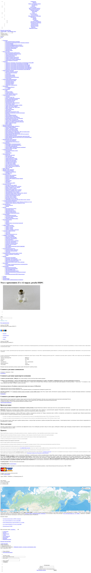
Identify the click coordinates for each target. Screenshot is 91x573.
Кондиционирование (7, 125)
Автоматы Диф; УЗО (9, 97)
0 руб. (1, 37)
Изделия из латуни (7, 184)
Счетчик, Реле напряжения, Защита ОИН (14, 120)
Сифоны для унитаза (9, 226)
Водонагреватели (6, 204)
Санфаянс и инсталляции (8, 235)
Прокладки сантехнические (11, 250)
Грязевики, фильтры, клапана (11, 71)
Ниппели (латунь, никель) (11, 188)
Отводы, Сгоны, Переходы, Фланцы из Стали (15, 202)
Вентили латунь (8, 138)
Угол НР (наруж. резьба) (10, 164)
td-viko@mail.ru (13, 463)
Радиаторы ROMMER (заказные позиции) (14, 46)
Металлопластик (6, 154)
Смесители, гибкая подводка (9, 230)
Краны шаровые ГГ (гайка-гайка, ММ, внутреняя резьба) (17, 131)
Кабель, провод (8, 108)
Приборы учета (8, 172)
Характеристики (6, 335)
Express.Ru (49, 451)
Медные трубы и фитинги (8, 169)
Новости (34, 2)
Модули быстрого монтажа (11, 72)
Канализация (5, 266)
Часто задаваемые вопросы (34, 8)
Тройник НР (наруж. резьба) (11, 159)
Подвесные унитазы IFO (10, 241)
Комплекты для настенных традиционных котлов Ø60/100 (17, 69)
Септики (7, 273)
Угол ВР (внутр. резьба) (10, 162)
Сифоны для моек (9, 227)
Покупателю (33, 17)
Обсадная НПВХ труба (10, 269)
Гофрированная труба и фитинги (12, 141)
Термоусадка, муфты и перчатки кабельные (14, 121)
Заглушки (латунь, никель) (11, 185)
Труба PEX (7, 151)
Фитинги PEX (8, 152)
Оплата (4, 339)
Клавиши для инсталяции (10, 244)
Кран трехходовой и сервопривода (12, 132)
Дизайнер (7, 224)
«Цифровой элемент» (18, 546)
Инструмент (5, 263)
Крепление (7, 113)
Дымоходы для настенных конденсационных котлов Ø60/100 (18, 68)
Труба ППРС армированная (11, 146)
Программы (34, 11)
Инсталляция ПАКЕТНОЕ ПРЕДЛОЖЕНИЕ (15, 246)
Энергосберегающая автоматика (10, 79)
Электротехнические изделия (9, 95)
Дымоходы (5, 61)
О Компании (33, 1)
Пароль (41, 567)
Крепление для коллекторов (11, 258)
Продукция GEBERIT (10, 236)
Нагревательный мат (9, 101)
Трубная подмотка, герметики (11, 249)
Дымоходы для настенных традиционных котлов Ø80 (16, 63)
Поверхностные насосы (10, 210)
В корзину (10, 552)
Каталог (33, 5)
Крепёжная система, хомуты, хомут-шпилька (14, 262)
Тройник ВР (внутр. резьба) (11, 158)
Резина (6, 255)
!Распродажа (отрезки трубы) (11, 150)
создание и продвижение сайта (29, 546)
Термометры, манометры (10, 171)
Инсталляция (8, 245)
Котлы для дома (6, 51)
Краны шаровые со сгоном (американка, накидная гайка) (17, 136)
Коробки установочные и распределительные (15, 112)
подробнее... (13, 529)
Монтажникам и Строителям (34, 16)
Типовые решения (34, 10)
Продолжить (5, 552)
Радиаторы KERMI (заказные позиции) (13, 44)
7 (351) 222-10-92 (4, 543)
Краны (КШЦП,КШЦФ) (10, 127)
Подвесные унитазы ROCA (11, 238)
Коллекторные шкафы (10, 74)
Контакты (33, 27)
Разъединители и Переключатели (12, 102)
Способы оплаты (34, 23)
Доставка (35, 19)
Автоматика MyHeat (9, 82)
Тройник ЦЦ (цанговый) (10, 160)
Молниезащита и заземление (11, 116)
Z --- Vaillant (7, 88)
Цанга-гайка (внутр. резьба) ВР (12, 165)
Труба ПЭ (7, 179)
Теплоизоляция (6, 214)
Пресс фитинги (8, 156)
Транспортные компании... (6, 402)
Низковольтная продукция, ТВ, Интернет (14, 118)
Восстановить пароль (41, 570)
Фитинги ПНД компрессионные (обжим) (14, 178)
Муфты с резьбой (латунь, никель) (12, 187)
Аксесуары (7, 233)
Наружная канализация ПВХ (11, 268)
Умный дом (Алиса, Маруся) (11, 106)
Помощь (34, 18)
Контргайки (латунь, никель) (11, 198)
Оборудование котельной (8, 70)
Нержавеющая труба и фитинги (9, 139)
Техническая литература (34, 9)
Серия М (7, 221)
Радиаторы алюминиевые (10, 48)
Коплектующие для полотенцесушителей (14, 223)
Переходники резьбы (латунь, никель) (13, 189)
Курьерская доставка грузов (32, 452)
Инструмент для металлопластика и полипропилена (16, 264)
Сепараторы (8, 73)
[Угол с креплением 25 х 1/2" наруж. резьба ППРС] (10, 297)
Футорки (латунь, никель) (10, 196)
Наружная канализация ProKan (12, 270)
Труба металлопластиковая (11, 161)
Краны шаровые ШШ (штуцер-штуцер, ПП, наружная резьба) (18, 137)
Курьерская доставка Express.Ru (42, 452)
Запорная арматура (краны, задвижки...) (11, 126)
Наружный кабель (9, 217)
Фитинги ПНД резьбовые (10, 175)
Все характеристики (4, 322)
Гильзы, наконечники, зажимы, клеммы (13, 105)
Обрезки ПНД (8, 180)
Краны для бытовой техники (11, 129)
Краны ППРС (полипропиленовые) (12, 143)
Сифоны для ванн (9, 228)
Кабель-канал (8, 110)
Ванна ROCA (8, 247)
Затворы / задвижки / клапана (11, 128)
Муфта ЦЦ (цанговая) (10, 155)
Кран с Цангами (8, 167)
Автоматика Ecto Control (10, 80)
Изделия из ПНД (6, 174)
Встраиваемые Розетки (10, 100)
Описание (4, 333)
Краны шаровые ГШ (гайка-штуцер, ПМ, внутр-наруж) (17, 133)
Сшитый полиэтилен (7, 149)
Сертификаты (34, 4)
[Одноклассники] (2, 330)
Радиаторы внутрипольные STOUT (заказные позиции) (17, 42)
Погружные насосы (9, 209)
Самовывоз (35, 20)
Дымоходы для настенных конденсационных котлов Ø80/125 (18, 67)
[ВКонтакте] (1, 330)
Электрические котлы (10, 56)
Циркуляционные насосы (10, 208)
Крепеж (4, 256)
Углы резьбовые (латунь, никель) (12, 191)
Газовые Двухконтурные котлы (12, 58)
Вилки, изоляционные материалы (12, 98)
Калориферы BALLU (9, 87)
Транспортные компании (36, 22)
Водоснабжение (6, 89)
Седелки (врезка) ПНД (10, 182)
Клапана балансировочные (11, 135)
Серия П (7, 220)
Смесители (7, 231)
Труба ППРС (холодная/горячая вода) (13, 145)
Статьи (33, 12)
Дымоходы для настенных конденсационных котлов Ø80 (17, 66)
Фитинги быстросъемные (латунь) (12, 195)
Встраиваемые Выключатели (11, 99)
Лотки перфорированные (10, 115)
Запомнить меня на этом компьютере (46, 569)
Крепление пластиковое (10, 257)
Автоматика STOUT (9, 81)
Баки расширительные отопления (12, 41)
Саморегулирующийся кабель (11, 218)
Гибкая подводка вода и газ (11, 234)
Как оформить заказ (12, 31)
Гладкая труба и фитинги (10, 140)
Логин (41, 566)
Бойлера (7, 206)
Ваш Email (5, 558)
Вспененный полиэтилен (10, 215)
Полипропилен (6, 142)
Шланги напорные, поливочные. (12, 254)
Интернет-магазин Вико (5, 30)
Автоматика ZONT (9, 83)
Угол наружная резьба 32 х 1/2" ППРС (71, 513)
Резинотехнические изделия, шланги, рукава (12, 253)
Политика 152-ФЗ (34, 26)
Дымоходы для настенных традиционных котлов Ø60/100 (17, 64)
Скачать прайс (3, 31)
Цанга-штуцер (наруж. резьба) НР (12, 166)
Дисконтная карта (34, 24)
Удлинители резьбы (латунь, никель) (13, 194)
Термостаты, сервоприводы (11, 84)
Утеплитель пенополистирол (11, 216)
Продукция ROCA (9, 239)
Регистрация (34, 28)
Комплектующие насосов (10, 211)
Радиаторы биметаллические (11, 47)
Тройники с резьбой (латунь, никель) (13, 190)
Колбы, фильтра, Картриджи (11, 93)
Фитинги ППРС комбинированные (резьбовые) (15, 147)
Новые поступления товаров (34, 3)
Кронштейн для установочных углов (13, 259)
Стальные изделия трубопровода (10, 200)
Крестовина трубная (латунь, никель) (13, 186)
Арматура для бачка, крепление (12, 229)
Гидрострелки (8, 78)
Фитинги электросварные (10, 177)
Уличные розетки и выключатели (12, 117)
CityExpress (45, 451)
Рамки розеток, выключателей (11, 119)
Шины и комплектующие (10, 122)
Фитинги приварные (9, 176)
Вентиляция (5, 86)
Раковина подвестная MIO (11, 237)
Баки (6, 90)
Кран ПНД (7, 181)
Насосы (4, 207)
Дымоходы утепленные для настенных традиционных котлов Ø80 (19, 62)
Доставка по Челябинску (36, 21)
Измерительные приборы (8, 170)
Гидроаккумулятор (9, 92)
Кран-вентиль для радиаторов (11, 130)
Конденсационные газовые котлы (12, 52)
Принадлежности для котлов (11, 60)
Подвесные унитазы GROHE (11, 243)
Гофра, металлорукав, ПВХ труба (12, 107)
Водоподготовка (8, 91)
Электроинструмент (9, 109)
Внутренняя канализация (10, 267)
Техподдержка (33, 7)
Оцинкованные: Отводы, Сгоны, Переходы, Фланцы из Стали (18, 201)
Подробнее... (3, 373)
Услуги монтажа (33, 13)
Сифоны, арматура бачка (8, 225)
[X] (5, 330)
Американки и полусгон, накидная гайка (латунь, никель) (17, 199)
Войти (30, 28)
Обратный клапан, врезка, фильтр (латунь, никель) (16, 192)
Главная (4, 276)
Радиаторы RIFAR (9, 43)
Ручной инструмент (9, 265)
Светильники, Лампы (10, 103)
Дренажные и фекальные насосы (12, 213)
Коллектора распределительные (12, 77)
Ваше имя (8, 556)
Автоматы (7, 96)
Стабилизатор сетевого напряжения (13, 59)
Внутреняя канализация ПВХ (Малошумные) (15, 274)
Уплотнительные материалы (9, 248)
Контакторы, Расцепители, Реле (12, 111)
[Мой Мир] (4, 330)
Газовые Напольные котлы (11, 54)
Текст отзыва (5, 560)
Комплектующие (9, 50)
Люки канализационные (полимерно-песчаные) (15, 272)
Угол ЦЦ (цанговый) (9, 157)
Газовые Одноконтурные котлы (12, 57)
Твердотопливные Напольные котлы (13, 53)
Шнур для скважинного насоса (12, 260)
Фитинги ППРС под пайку (11, 148)
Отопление (5, 40)
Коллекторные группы (10, 76)
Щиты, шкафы (8, 123)
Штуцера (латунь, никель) (10, 197)
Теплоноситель (8, 49)
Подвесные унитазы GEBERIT (12, 240)
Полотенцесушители (7, 219)
